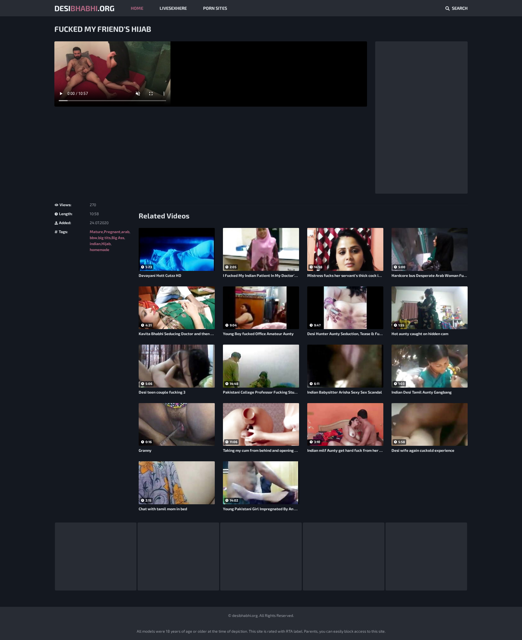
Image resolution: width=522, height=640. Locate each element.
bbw (93, 237)
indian (95, 243)
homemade (99, 249)
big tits (104, 237)
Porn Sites (215, 8)
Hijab (106, 243)
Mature (96, 231)
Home (137, 8)
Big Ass (117, 237)
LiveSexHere (173, 8)
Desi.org (84, 8)
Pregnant (112, 231)
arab (125, 231)
